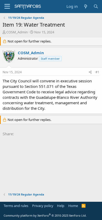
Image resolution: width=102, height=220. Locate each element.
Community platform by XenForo (45, 215)
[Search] (96, 6)
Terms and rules (16, 205)
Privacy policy (42, 205)
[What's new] (85, 6)
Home (73, 205)
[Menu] (7, 6)
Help (60, 205)
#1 (97, 72)
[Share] (90, 72)
